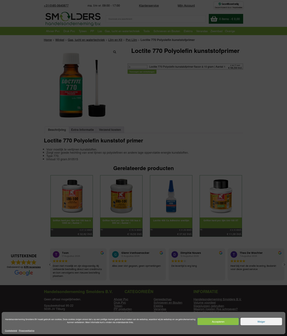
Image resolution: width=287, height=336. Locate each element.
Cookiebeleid (11, 330)
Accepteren (218, 321)
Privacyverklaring (26, 330)
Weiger (261, 321)
